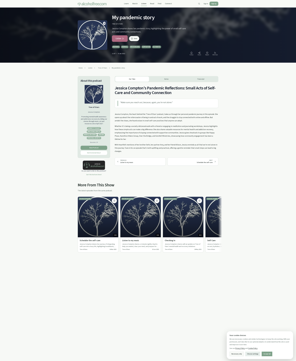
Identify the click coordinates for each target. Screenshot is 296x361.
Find (159, 3)
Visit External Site (93, 153)
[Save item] (114, 200)
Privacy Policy (240, 348)
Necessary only (236, 354)
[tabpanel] (166, 117)
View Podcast (94, 148)
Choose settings (252, 354)
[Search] (199, 3)
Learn (126, 3)
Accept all (267, 354)
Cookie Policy (252, 348)
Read (152, 3)
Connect (168, 3)
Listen (143, 3)
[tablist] (166, 79)
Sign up (213, 4)
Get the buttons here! (94, 174)
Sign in (206, 4)
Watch (135, 3)
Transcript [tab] (200, 79)
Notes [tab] (166, 79)
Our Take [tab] (132, 79)
